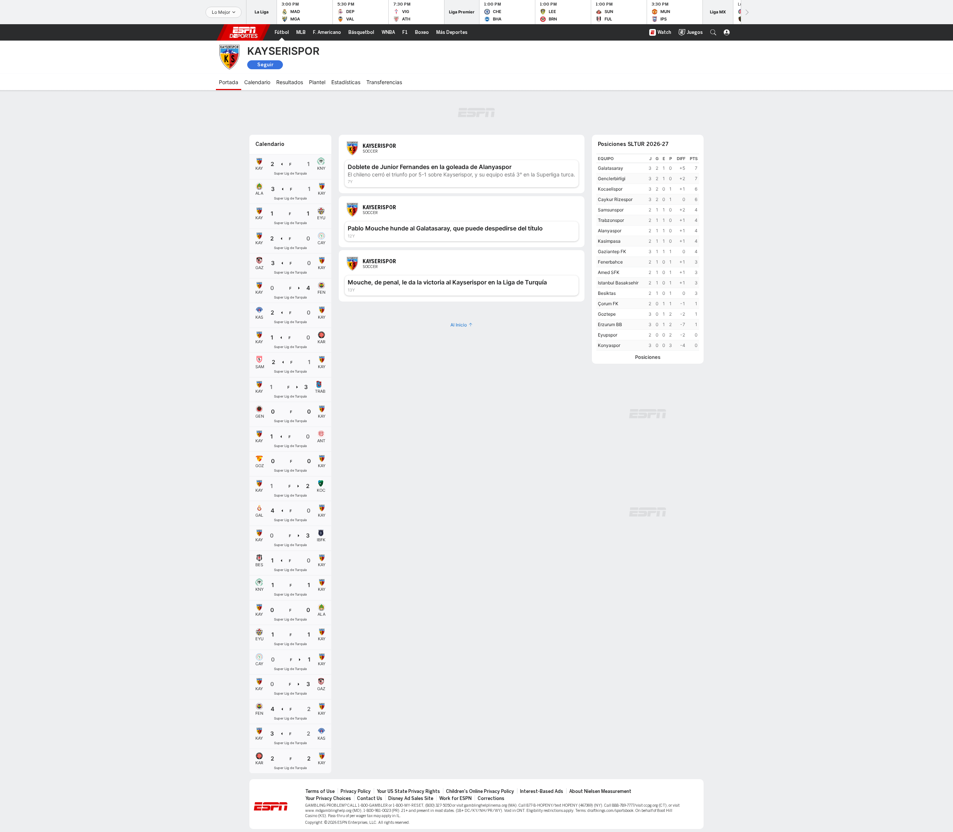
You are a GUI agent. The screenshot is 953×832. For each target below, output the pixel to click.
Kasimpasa (609, 241)
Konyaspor (609, 345)
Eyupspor (607, 335)
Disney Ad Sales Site (410, 798)
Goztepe (607, 314)
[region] (647, 252)
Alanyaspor (609, 230)
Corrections (491, 798)
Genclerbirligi (611, 178)
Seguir (265, 64)
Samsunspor (611, 210)
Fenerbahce (610, 262)
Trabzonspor (611, 220)
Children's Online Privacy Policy (480, 791)
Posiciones (647, 357)
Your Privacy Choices (328, 798)
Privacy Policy (356, 791)
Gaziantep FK (612, 251)
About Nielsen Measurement (600, 791)
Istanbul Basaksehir (618, 283)
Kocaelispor (610, 189)
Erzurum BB (610, 324)
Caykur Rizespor (615, 199)
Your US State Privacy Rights (408, 791)
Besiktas (607, 293)
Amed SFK (608, 272)
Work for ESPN (455, 798)
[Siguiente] (746, 12)
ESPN (243, 32)
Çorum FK (608, 303)
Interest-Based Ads (541, 791)
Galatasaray (610, 168)
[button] (713, 32)
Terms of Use (320, 791)
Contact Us (369, 798)
